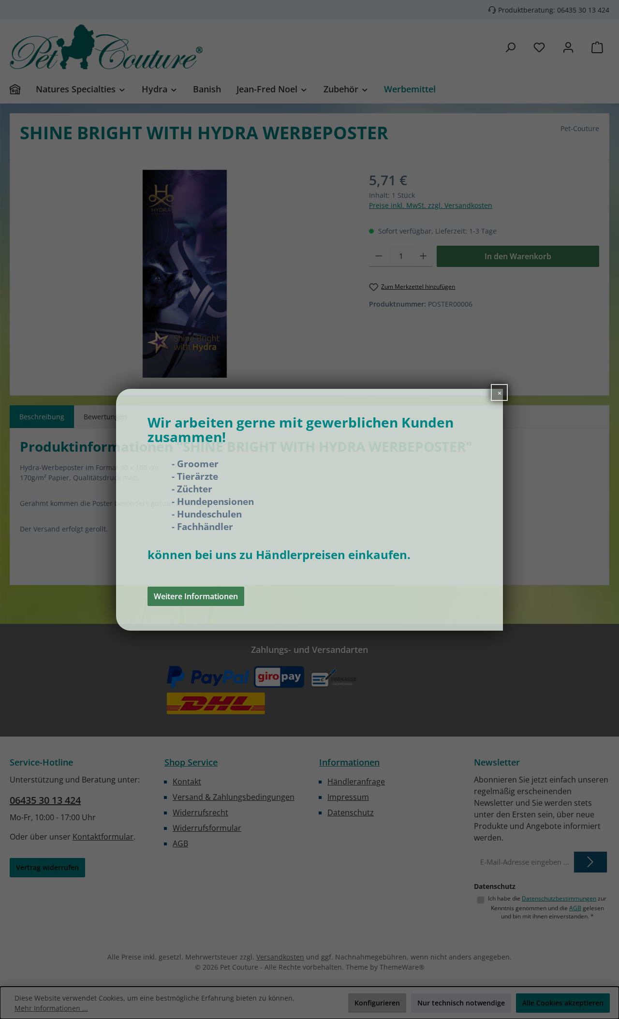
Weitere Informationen (196, 596)
